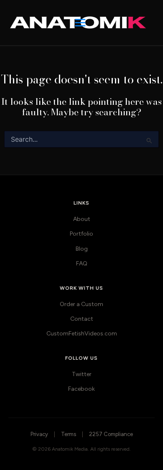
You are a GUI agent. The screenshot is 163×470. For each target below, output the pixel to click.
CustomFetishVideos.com (81, 333)
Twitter (82, 374)
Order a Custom (81, 304)
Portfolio (81, 233)
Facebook (81, 388)
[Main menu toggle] (81, 22)
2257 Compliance (111, 434)
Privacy (39, 434)
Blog (82, 248)
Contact (81, 318)
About (81, 219)
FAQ (81, 263)
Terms (68, 434)
